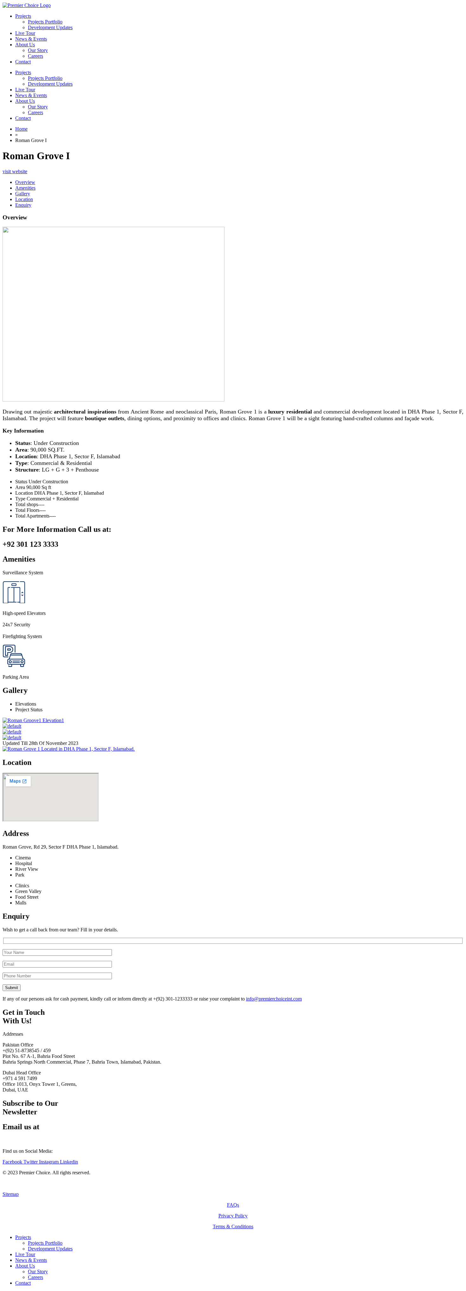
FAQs (233, 1205)
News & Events (31, 95)
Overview (25, 182)
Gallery (22, 193)
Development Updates (50, 84)
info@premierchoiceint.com (274, 998)
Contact (23, 118)
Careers (35, 112)
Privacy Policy (233, 1215)
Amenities (25, 188)
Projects (23, 72)
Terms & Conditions (233, 1226)
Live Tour (25, 89)
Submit (11, 987)
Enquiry (23, 205)
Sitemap (11, 1194)
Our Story (38, 106)
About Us (25, 101)
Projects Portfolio (45, 78)
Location (24, 199)
